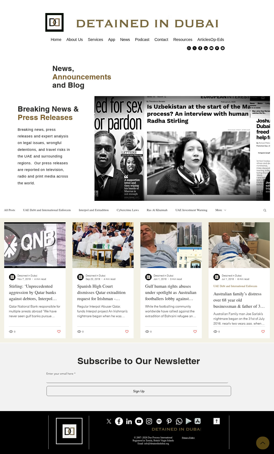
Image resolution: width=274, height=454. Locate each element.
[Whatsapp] (189, 48)
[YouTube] (139, 421)
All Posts (9, 210)
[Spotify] (223, 48)
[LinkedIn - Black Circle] (206, 48)
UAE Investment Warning (191, 210)
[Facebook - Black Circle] (200, 48)
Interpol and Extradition (94, 210)
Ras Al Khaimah (157, 210)
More (218, 210)
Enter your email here (59, 373)
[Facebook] (119, 421)
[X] (195, 48)
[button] (265, 210)
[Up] (263, 443)
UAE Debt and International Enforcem (47, 210)
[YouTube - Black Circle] (211, 48)
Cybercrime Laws (128, 210)
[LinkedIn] (129, 421)
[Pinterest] (217, 48)
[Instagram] (149, 421)
